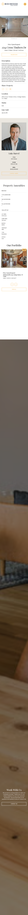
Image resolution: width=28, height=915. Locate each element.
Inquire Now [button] (14, 54)
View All (14, 289)
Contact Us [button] (14, 803)
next (15, 284)
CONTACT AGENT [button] (14, 173)
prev (12, 284)
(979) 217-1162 (14, 164)
